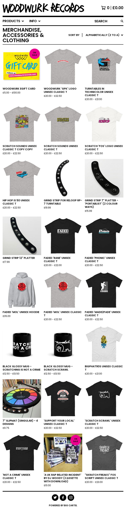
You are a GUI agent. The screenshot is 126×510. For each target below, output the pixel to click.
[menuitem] (13, 21)
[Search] (122, 21)
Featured (92, 43)
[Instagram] (71, 497)
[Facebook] (63, 497)
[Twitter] (55, 497)
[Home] (43, 8)
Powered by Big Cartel (63, 505)
